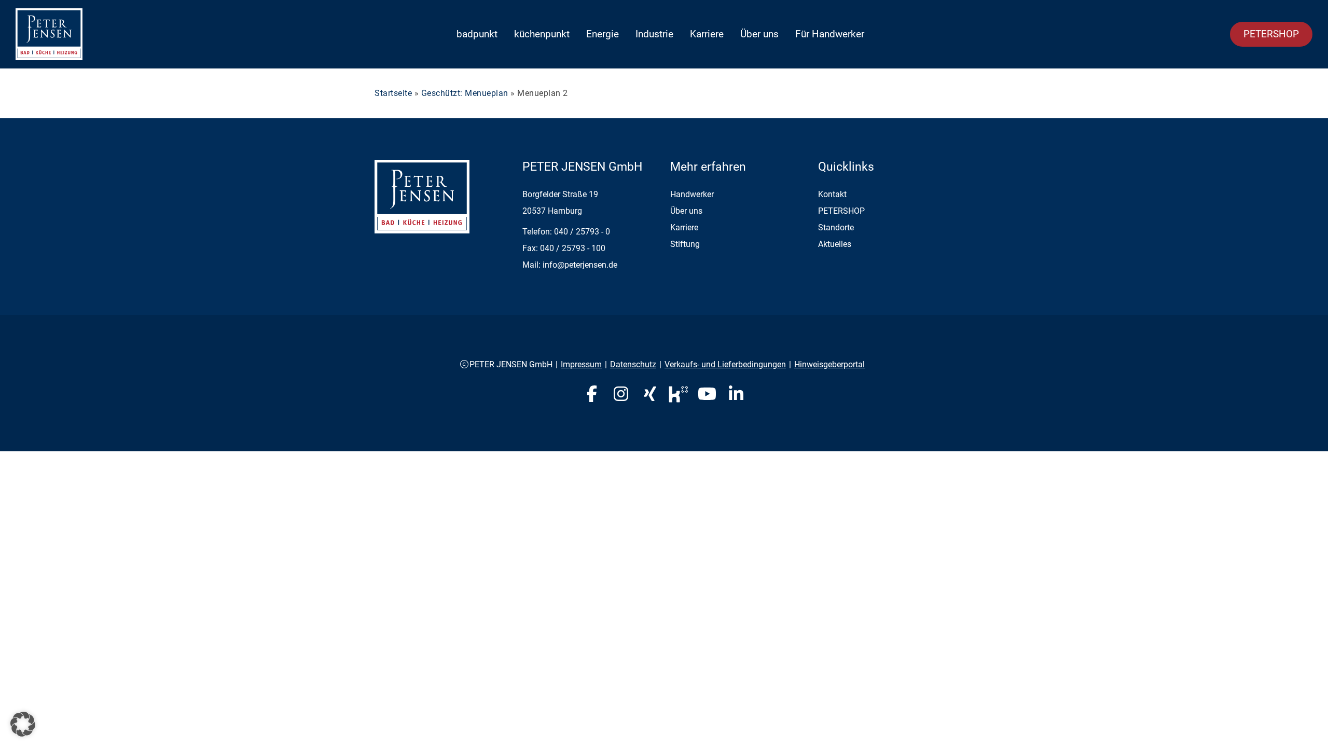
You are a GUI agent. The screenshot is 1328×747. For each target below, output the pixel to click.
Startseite (393, 93)
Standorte (836, 227)
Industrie (654, 34)
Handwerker (692, 194)
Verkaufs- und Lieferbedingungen (725, 364)
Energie (602, 34)
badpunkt (477, 34)
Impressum (581, 364)
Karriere (707, 34)
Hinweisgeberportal (829, 364)
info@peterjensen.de (580, 265)
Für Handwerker (829, 34)
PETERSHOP (1271, 34)
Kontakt (832, 194)
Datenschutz (633, 364)
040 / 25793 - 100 (572, 248)
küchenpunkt (542, 34)
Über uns (759, 34)
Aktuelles (834, 244)
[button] (23, 724)
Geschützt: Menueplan (464, 93)
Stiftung (685, 244)
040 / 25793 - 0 (582, 232)
